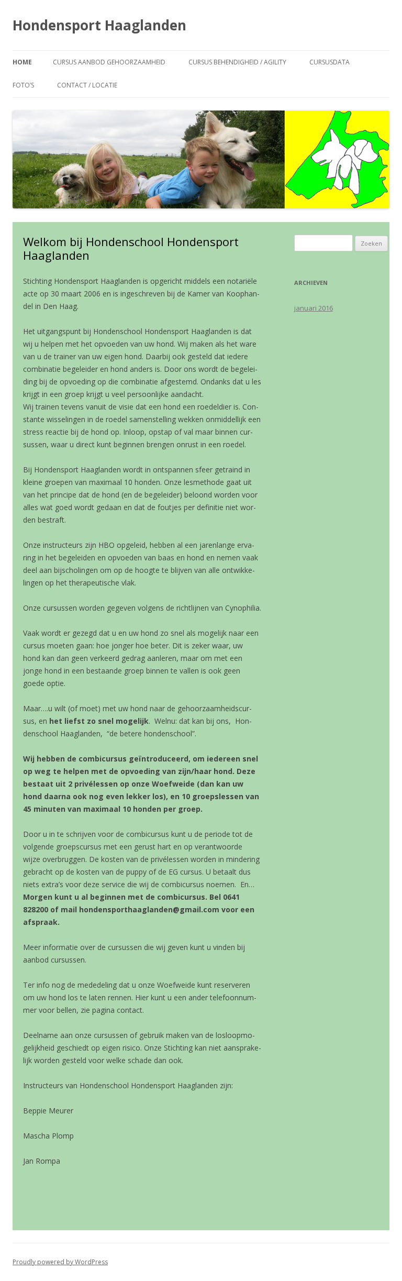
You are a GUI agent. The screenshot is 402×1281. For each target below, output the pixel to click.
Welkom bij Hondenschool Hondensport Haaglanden (131, 248)
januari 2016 (313, 308)
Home (22, 62)
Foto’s (23, 85)
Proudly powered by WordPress (60, 1261)
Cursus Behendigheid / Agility (237, 62)
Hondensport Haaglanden (99, 25)
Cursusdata (329, 62)
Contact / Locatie (87, 85)
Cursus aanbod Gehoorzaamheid (109, 62)
